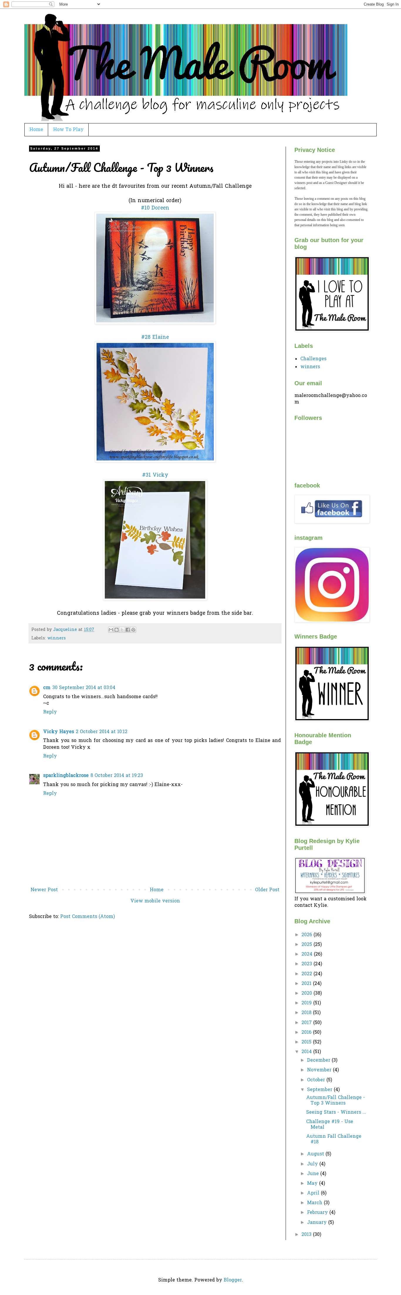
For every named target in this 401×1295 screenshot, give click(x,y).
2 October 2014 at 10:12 (101, 732)
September (320, 1089)
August (316, 1154)
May (313, 1183)
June (313, 1173)
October (316, 1080)
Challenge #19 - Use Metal (329, 1124)
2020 (307, 993)
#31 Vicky (155, 475)
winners (56, 638)
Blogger (233, 1280)
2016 (307, 1032)
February (318, 1212)
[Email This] (111, 630)
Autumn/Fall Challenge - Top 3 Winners (335, 1100)
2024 (307, 954)
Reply (50, 712)
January (317, 1222)
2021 (307, 983)
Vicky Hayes (58, 732)
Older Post (267, 890)
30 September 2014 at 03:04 (83, 687)
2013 (307, 1234)
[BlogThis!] (116, 630)
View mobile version (155, 901)
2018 (307, 1012)
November (320, 1070)
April (314, 1193)
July (313, 1164)
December (319, 1060)
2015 (307, 1042)
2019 (307, 1003)
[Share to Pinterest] (133, 630)
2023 (307, 964)
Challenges (313, 359)
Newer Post (44, 890)
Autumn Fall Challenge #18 (333, 1139)
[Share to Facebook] (128, 630)
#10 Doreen (155, 208)
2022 (307, 974)
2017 (307, 1022)
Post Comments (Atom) (87, 916)
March (315, 1203)
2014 (307, 1052)
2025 (307, 944)
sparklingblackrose (66, 775)
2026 (307, 935)
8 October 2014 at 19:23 (116, 775)
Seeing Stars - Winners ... (336, 1112)
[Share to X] (122, 630)
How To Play (68, 129)
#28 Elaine (155, 337)
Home (36, 129)
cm (46, 687)
